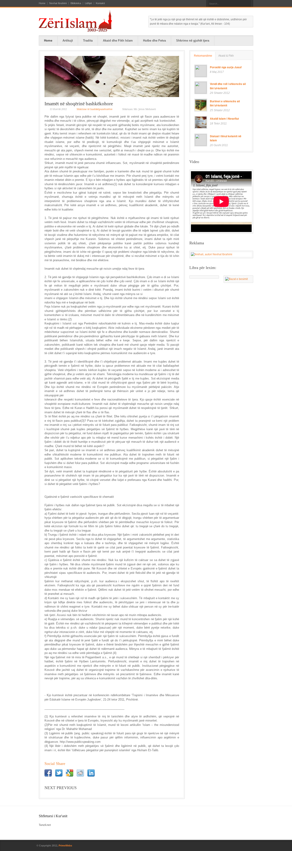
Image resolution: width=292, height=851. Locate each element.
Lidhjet (88, 3)
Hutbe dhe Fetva (154, 40)
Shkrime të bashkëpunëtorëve (94, 109)
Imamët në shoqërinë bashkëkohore (78, 103)
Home (42, 3)
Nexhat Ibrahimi (58, 3)
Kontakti (100, 3)
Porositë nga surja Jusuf (226, 67)
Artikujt (68, 40)
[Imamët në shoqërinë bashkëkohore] (111, 76)
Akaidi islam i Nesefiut (224, 118)
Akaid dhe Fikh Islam (118, 40)
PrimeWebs (65, 845)
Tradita (88, 40)
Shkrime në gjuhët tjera (192, 40)
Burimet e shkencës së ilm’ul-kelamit (225, 103)
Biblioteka (75, 3)
